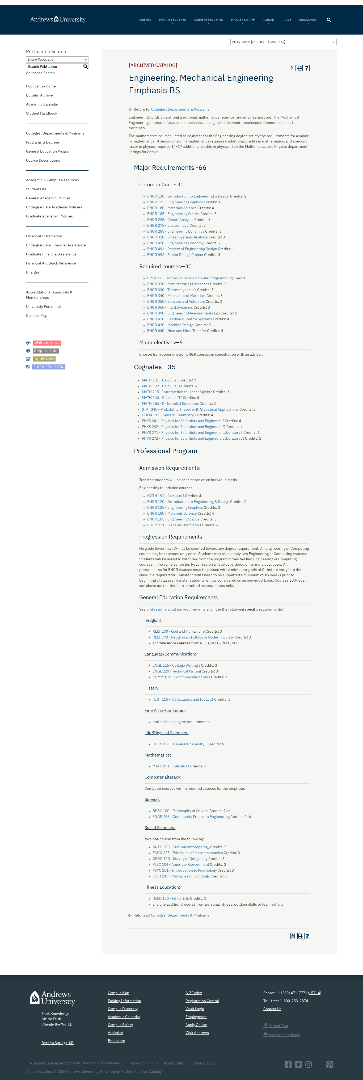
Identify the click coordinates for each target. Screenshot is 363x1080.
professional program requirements (176, 609)
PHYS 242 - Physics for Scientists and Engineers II (184, 427)
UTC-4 (314, 993)
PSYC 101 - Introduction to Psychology (185, 870)
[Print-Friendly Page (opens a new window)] (300, 68)
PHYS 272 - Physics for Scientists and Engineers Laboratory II (193, 438)
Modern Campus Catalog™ (142, 1072)
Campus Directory (123, 1009)
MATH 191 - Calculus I (160, 380)
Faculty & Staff (243, 19)
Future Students (172, 19)
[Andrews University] (65, 19)
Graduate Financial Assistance (51, 254)
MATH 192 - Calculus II (161, 386)
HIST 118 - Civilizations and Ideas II (183, 699)
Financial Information (44, 236)
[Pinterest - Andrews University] (329, 1066)
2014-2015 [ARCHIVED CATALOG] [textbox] (258, 42)
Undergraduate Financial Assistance (56, 245)
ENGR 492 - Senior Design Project (175, 255)
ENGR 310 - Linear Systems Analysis (177, 237)
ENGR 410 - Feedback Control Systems (179, 319)
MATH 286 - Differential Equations (170, 404)
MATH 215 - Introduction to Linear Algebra (177, 392)
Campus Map (36, 316)
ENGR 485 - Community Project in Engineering (191, 817)
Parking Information (124, 1001)
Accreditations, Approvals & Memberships (49, 295)
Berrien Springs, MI (57, 1043)
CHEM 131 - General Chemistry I (169, 415)
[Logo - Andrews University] (52, 1001)
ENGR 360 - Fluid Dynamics (170, 307)
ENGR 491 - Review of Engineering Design (182, 249)
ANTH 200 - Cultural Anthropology (181, 847)
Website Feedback (284, 1035)
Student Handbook (41, 113)
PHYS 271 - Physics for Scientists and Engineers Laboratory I (192, 433)
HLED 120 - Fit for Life (171, 899)
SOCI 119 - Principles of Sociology (181, 876)
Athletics (115, 1033)
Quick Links (308, 19)
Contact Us (272, 1009)
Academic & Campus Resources (52, 180)
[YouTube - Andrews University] (319, 1066)
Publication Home (41, 86)
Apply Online (196, 1025)
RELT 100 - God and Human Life (179, 631)
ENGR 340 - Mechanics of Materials (176, 296)
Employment (196, 1017)
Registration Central (202, 1001)
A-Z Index (193, 993)
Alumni (268, 19)
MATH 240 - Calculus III (162, 398)
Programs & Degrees (43, 142)
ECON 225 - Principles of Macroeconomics (188, 853)
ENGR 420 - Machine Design (170, 325)
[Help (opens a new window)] (307, 68)
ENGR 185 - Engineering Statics (173, 214)
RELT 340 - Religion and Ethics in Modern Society (193, 637)
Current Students (208, 19)
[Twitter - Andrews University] (298, 1066)
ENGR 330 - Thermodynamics (171, 290)
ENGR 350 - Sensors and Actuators (176, 302)
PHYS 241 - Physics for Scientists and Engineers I (183, 421)
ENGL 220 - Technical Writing (177, 671)
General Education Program (48, 151)
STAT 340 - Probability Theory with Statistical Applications (190, 409)
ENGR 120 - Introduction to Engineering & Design (188, 196)
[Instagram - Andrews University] (308, 1066)
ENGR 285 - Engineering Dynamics (175, 231)
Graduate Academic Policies (49, 216)
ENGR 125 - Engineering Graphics (175, 202)
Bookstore (116, 1041)
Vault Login (194, 1009)
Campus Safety (120, 1025)
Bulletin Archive (39, 95)
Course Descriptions (43, 160)
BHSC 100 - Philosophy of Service (181, 811)
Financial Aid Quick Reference (51, 263)
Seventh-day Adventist (52, 1063)
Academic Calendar (42, 104)
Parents (144, 19)
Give (288, 19)
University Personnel (43, 307)
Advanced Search (40, 73)
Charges (33, 272)
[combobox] (283, 42)
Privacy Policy (204, 1063)
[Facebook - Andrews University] (288, 1066)
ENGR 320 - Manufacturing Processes (178, 284)
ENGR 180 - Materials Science (172, 208)
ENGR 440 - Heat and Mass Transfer (176, 331)
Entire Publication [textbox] (41, 59)
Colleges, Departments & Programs (55, 133)
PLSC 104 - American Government (181, 865)
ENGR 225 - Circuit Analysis (170, 220)
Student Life (36, 189)
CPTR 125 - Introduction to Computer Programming (190, 278)
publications (41, 1072)
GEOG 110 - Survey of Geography (180, 859)
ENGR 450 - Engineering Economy (175, 243)
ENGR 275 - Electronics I (168, 226)
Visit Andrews (197, 1033)
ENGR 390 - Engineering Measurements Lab (183, 313)
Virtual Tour (278, 1026)
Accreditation (175, 1063)
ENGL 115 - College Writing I (176, 665)
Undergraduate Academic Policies (54, 207)
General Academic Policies (48, 198)
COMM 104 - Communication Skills (181, 677)
